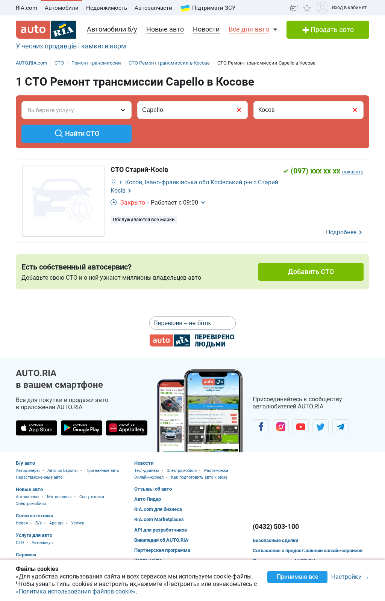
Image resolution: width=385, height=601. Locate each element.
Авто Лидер (147, 499)
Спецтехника (91, 496)
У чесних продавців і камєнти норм (71, 46)
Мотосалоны (59, 496)
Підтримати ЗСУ (213, 8)
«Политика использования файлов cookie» (76, 591)
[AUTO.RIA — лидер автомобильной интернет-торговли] (46, 30)
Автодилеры (28, 470)
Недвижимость (106, 8)
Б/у (38, 523)
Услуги (77, 523)
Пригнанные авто (102, 470)
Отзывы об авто (153, 489)
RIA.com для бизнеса (158, 509)
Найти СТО (82, 133)
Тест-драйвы (146, 470)
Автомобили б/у (112, 29)
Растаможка (216, 470)
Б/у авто (25, 463)
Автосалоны (27, 496)
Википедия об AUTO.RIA (161, 540)
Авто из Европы (62, 470)
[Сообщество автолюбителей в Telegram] (340, 426)
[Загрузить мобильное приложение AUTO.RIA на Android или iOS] (200, 410)
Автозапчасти (153, 8)
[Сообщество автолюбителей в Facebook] (261, 426)
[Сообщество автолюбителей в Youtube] (301, 426)
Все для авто (249, 29)
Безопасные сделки (275, 540)
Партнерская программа (162, 550)
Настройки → (350, 577)
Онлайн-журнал (149, 477)
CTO (20, 542)
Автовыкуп (42, 542)
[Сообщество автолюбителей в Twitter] (320, 426)
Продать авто (331, 29)
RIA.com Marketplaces (159, 519)
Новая (22, 523)
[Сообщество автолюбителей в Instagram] (281, 426)
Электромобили (31, 503)
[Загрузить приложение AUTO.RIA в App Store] (36, 427)
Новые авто (165, 29)
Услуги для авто (34, 535)
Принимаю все (297, 576)
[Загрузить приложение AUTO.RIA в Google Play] (81, 427)
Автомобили (62, 8)
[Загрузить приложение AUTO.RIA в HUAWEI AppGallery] (126, 427)
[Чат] (293, 7)
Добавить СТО (311, 272)
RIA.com (26, 8)
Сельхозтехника (34, 515)
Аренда (56, 523)
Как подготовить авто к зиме (199, 477)
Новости (206, 29)
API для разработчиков (160, 530)
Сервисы (26, 554)
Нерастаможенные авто (39, 477)
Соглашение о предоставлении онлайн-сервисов (307, 550)
